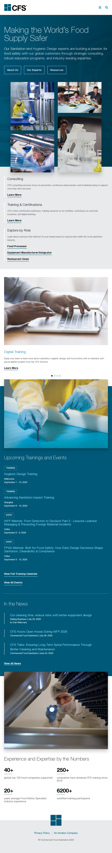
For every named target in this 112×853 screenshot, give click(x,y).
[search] (106, 7)
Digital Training (15, 352)
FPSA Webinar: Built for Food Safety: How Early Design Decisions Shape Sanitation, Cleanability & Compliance (53, 549)
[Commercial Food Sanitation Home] (15, 7)
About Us (12, 69)
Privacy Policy (42, 832)
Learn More (14, 194)
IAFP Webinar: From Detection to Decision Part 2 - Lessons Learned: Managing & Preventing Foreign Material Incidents (50, 522)
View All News (12, 663)
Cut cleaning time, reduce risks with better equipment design (51, 615)
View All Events (13, 582)
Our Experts (34, 69)
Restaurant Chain (18, 258)
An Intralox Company (66, 832)
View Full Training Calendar (21, 573)
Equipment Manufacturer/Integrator (29, 252)
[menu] (100, 7)
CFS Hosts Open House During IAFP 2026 (38, 631)
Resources (56, 69)
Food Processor (17, 246)
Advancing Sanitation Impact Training (29, 497)
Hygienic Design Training (20, 474)
